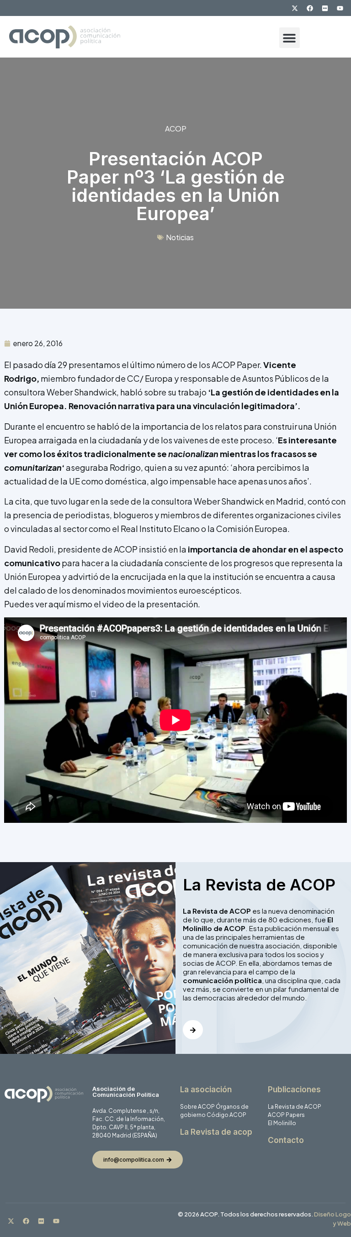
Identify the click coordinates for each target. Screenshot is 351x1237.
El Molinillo (282, 1123)
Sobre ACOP (197, 1106)
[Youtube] (340, 8)
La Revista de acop (216, 1132)
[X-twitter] (294, 8)
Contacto (286, 1140)
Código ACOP (226, 1114)
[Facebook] (309, 8)
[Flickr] (325, 8)
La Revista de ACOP (294, 1106)
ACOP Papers (286, 1114)
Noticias (180, 237)
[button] (289, 37)
